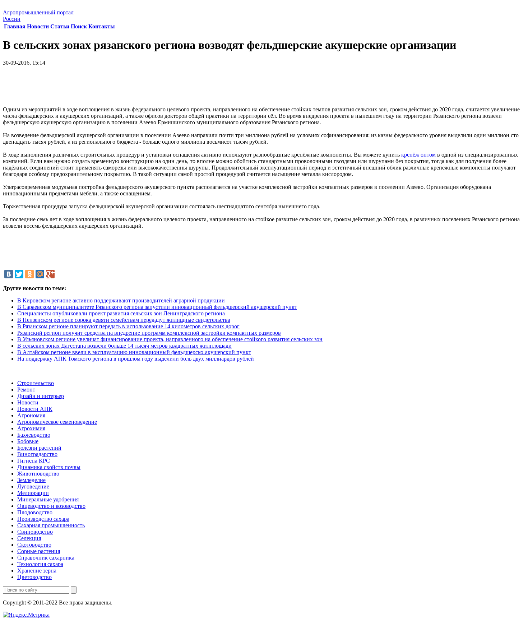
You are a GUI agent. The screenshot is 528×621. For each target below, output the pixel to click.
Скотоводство (34, 545)
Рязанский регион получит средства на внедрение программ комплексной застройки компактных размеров (149, 333)
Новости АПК (34, 409)
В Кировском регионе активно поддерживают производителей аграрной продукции (121, 300)
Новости (38, 26)
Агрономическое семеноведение (57, 422)
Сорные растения (38, 551)
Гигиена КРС (33, 461)
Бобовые (27, 441)
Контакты (101, 26)
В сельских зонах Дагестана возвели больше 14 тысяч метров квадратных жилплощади (124, 346)
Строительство (35, 383)
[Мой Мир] (40, 274)
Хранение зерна (36, 570)
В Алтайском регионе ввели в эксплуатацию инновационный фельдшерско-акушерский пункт (134, 352)
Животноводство (38, 474)
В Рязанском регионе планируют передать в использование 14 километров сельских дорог (128, 326)
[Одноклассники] (29, 274)
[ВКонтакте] (8, 274)
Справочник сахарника (45, 558)
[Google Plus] (50, 274)
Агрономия (31, 415)
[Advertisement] (264, 89)
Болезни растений (39, 448)
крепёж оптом (418, 155)
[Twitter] (19, 274)
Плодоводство (34, 512)
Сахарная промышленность (51, 525)
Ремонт (26, 389)
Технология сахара (40, 564)
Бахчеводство (33, 435)
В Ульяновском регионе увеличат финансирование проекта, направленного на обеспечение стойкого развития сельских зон (170, 339)
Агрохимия (31, 428)
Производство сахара (43, 519)
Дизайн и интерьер (40, 396)
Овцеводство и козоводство (51, 506)
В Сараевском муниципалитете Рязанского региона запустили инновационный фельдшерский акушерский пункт (157, 307)
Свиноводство (35, 532)
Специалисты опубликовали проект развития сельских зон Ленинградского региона (121, 313)
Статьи (59, 26)
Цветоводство (34, 577)
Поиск (79, 26)
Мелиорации (33, 493)
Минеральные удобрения (48, 499)
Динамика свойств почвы (48, 467)
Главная (15, 26)
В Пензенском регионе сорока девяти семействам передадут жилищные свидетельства (123, 320)
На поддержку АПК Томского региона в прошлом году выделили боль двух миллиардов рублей (135, 359)
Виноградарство (37, 454)
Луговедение (33, 486)
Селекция (29, 538)
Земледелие (31, 480)
